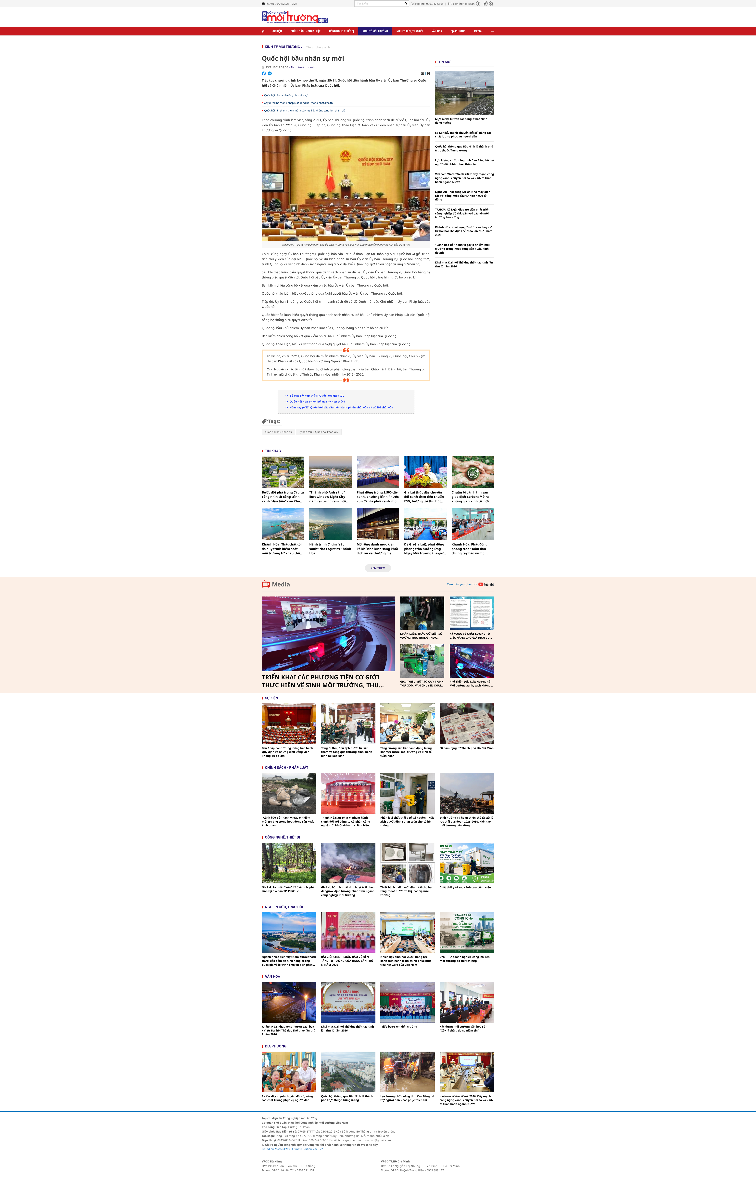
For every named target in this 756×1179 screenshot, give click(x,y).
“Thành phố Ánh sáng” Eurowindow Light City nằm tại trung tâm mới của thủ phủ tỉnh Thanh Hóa (328, 496)
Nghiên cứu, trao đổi (410, 31)
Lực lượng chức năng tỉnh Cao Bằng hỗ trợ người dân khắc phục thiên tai (464, 162)
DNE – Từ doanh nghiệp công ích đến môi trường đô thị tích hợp (465, 959)
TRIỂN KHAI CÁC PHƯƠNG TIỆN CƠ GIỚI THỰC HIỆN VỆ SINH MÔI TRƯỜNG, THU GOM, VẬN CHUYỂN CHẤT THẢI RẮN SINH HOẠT (322, 681)
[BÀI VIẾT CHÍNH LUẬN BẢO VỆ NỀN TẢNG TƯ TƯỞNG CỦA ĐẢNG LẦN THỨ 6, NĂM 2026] (348, 932)
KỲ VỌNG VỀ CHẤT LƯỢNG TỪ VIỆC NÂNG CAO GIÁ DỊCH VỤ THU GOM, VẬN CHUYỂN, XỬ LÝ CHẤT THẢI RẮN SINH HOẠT (471, 635)
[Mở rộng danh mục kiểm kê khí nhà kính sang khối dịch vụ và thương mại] (378, 524)
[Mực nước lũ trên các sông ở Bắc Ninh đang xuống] (464, 93)
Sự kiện (277, 31)
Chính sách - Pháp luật (306, 31)
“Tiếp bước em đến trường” (399, 1026)
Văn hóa (437, 31)
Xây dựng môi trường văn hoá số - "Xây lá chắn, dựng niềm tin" (463, 1028)
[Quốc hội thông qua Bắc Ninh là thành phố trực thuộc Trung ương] (348, 1072)
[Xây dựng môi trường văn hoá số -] (467, 1002)
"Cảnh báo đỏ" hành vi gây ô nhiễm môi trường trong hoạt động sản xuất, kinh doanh (462, 248)
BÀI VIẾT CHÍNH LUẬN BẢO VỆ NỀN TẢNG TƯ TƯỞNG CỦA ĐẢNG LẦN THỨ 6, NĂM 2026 (347, 960)
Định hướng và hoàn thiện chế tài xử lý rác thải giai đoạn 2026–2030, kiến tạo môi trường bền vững (466, 821)
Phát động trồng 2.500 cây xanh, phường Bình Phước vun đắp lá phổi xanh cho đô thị (378, 496)
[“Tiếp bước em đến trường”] (407, 1002)
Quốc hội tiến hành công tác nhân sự (286, 95)
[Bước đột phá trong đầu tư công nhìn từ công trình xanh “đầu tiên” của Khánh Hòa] (283, 472)
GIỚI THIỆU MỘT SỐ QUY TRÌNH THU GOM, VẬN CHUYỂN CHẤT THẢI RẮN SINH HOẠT (422, 683)
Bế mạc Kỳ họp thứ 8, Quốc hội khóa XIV (316, 395)
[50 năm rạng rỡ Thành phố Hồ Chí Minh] (467, 723)
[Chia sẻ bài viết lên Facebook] (264, 73)
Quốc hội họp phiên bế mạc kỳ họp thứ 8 (317, 401)
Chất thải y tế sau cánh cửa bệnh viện (465, 887)
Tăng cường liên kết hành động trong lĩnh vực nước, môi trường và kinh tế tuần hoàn (406, 752)
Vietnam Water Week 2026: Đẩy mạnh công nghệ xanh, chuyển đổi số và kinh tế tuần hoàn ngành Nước (464, 178)
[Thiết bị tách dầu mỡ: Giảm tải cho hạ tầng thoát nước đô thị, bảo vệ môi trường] (407, 863)
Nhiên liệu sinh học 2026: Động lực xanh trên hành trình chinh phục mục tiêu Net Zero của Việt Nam (405, 960)
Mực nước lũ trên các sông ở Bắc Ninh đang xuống (461, 121)
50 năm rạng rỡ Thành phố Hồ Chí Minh (467, 748)
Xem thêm (378, 568)
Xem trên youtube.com (462, 584)
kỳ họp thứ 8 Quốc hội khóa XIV (318, 431)
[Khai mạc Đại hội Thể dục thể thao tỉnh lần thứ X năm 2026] (348, 1002)
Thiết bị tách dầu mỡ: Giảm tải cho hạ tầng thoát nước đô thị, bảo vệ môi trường (406, 891)
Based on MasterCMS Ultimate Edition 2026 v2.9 (293, 1149)
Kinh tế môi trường (375, 31)
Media (478, 31)
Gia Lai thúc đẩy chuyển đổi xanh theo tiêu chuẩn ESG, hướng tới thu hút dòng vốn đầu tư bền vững (425, 496)
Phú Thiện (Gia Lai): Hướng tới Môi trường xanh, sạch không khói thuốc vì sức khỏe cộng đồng (470, 683)
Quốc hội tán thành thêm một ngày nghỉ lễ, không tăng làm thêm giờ (305, 110)
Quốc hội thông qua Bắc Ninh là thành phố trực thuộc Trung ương (464, 148)
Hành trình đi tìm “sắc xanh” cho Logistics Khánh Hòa (330, 548)
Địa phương (458, 31)
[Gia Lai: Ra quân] (289, 863)
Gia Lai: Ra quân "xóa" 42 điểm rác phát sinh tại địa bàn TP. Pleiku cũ (289, 889)
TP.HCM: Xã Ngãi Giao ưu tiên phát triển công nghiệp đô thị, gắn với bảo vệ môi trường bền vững (462, 213)
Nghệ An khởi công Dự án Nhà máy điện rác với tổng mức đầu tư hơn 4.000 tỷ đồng (462, 195)
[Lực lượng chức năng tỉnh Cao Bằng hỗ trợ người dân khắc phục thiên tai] (407, 1072)
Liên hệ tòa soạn (464, 4)
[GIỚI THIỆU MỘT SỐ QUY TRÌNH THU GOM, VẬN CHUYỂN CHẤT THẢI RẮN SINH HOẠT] (422, 661)
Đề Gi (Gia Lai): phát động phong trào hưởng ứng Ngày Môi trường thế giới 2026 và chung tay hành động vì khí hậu (424, 548)
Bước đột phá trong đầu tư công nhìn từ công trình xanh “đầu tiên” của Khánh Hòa (283, 496)
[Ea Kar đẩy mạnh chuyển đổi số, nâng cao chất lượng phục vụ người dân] (289, 1072)
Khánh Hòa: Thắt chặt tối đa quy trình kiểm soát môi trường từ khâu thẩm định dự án (282, 548)
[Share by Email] (422, 73)
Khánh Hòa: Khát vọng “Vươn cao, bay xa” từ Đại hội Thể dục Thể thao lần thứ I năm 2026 (463, 231)
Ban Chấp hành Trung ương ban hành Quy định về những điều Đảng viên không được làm (287, 752)
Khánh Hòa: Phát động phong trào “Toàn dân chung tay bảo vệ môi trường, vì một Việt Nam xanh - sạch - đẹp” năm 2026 (471, 548)
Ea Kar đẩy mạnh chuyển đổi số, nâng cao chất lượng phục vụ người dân (463, 134)
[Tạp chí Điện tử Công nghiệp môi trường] (295, 17)
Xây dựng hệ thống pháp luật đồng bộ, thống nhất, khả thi (298, 103)
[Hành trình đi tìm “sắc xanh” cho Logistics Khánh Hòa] (330, 524)
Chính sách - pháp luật (286, 767)
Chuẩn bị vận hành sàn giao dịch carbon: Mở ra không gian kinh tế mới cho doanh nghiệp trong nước (471, 496)
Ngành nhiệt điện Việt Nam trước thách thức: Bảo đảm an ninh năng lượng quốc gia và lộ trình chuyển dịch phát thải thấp (289, 961)
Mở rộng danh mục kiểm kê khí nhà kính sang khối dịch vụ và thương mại (377, 548)
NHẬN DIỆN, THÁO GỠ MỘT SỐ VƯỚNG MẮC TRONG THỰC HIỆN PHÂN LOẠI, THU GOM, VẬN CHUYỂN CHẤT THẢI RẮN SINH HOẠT (421, 635)
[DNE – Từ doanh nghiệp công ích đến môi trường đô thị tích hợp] (467, 932)
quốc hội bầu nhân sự (278, 431)
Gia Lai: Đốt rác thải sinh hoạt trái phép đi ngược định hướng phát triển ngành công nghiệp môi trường (347, 891)
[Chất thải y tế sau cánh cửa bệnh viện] (467, 863)
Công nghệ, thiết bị (341, 31)
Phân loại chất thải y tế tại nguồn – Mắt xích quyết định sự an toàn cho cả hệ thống (407, 821)
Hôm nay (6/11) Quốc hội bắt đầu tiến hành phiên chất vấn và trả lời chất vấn (341, 407)
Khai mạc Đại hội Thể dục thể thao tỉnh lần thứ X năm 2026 (464, 264)
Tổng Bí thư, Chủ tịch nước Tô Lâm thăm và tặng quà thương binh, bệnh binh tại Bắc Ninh (346, 752)
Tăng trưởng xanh (318, 47)
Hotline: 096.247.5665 (429, 4)
